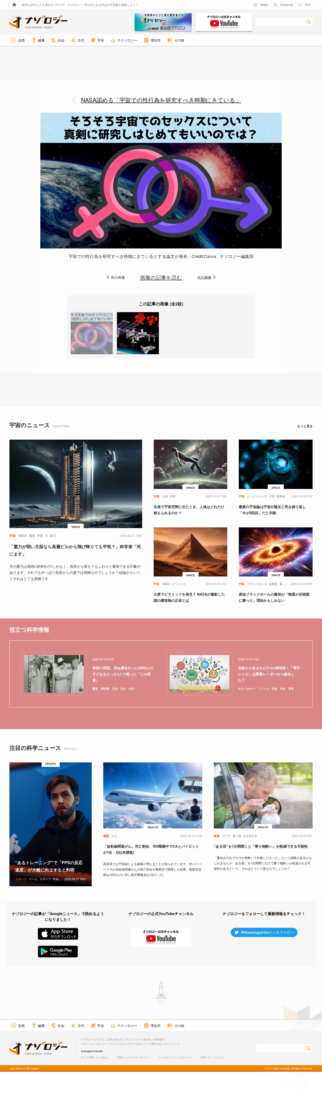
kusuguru (87, 1051)
